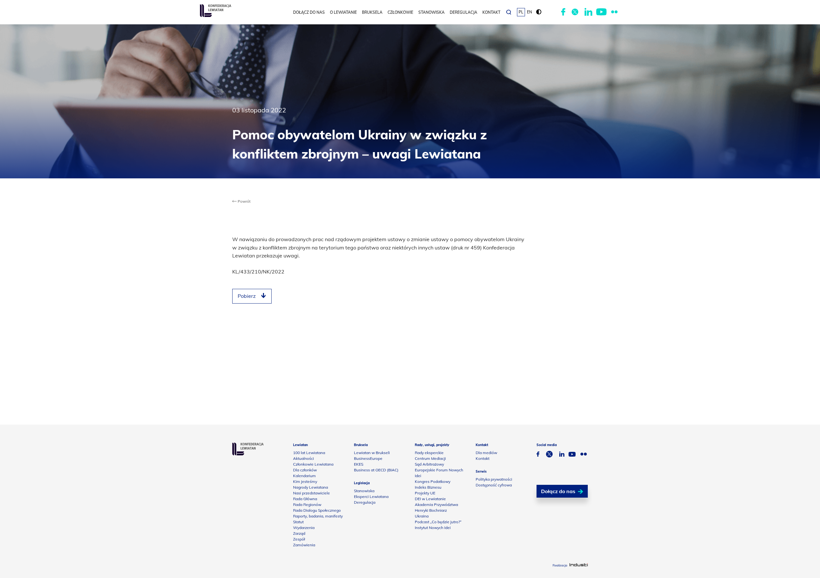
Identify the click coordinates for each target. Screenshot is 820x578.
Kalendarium (304, 475)
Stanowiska (431, 12)
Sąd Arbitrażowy (429, 464)
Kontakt (491, 12)
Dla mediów (486, 452)
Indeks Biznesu (428, 487)
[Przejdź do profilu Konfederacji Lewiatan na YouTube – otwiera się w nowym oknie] (601, 12)
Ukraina (422, 516)
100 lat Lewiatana (309, 452)
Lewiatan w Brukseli (372, 452)
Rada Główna (305, 498)
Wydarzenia (304, 527)
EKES (358, 464)
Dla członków (305, 470)
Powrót (243, 201)
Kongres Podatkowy (432, 481)
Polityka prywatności (494, 479)
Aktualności (303, 458)
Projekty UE (425, 493)
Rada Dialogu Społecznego (317, 510)
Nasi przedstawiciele (311, 493)
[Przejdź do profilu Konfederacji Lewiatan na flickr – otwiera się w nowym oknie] (614, 12)
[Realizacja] (579, 565)
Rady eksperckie (429, 452)
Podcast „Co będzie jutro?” (438, 521)
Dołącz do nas (309, 12)
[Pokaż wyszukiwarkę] (508, 12)
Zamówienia (304, 544)
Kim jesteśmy (305, 481)
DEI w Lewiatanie (430, 498)
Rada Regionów (307, 504)
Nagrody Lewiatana (310, 487)
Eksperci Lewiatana (371, 496)
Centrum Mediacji (430, 458)
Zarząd (299, 533)
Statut (298, 521)
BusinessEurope (368, 458)
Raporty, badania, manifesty (318, 516)
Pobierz (247, 296)
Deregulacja (463, 12)
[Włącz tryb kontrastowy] (539, 12)
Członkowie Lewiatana (313, 464)
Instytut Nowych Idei (433, 527)
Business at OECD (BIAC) (376, 470)
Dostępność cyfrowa (494, 485)
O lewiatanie (343, 12)
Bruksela (372, 12)
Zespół (299, 539)
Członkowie (400, 12)
